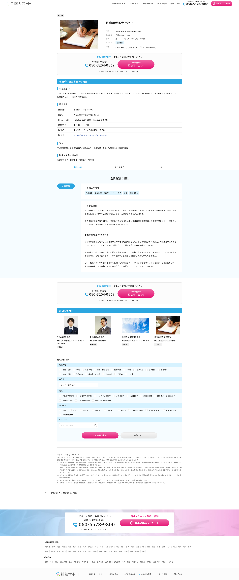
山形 (74, 547)
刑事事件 (156, 562)
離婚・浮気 (49, 562)
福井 (158, 547)
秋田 (69, 547)
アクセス (161, 167)
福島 (79, 547)
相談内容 (78, 167)
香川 (89, 551)
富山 (163, 547)
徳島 (84, 551)
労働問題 (85, 562)
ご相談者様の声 (147, 3)
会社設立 (117, 562)
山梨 (148, 547)
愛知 (122, 547)
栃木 (112, 547)
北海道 (47, 547)
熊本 (120, 551)
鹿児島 (137, 551)
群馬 (117, 547)
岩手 (58, 547)
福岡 (105, 551)
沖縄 (143, 551)
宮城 (64, 547)
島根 (79, 551)
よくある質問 (161, 3)
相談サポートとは (118, 3)
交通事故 (63, 562)
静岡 (127, 547)
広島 (58, 551)
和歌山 (53, 551)
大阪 (174, 547)
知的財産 (135, 562)
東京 (84, 547)
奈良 (47, 551)
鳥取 (74, 551)
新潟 (153, 547)
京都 (179, 547)
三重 (138, 547)
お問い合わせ (178, 574)
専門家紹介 (119, 167)
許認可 (164, 562)
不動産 (92, 562)
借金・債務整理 (74, 562)
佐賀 (110, 551)
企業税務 (66, 186)
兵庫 (184, 547)
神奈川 (90, 547)
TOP (46, 493)
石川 (169, 547)
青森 (53, 547)
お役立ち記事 (175, 3)
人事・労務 (126, 562)
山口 (69, 551)
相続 (57, 562)
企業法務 (100, 562)
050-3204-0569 (102, 65)
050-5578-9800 (197, 4)
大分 (126, 551)
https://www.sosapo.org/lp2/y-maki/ (90, 135)
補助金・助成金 (145, 562)
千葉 (101, 547)
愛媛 (95, 551)
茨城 (107, 547)
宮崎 (131, 551)
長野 (143, 547)
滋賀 (189, 547)
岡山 (64, 551)
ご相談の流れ (133, 3)
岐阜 (132, 547)
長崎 (115, 551)
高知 (100, 551)
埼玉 (96, 547)
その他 (170, 562)
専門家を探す (55, 493)
